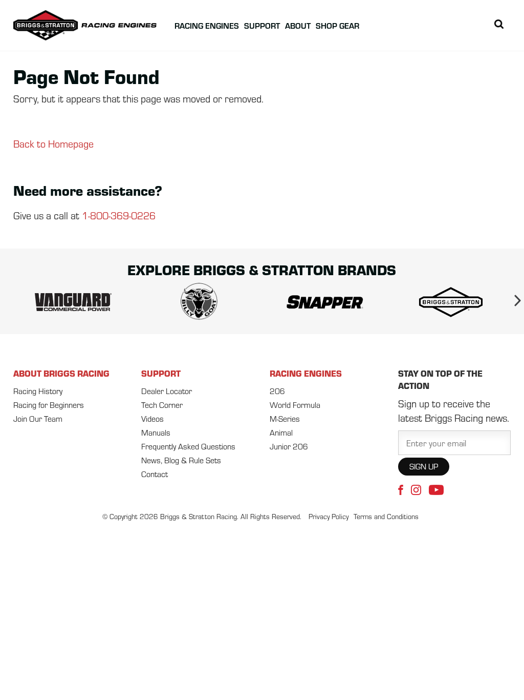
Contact (154, 474)
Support (262, 25)
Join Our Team (37, 419)
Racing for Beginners (48, 405)
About (298, 25)
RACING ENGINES (306, 373)
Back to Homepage (53, 143)
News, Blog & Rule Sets (181, 460)
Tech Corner (162, 405)
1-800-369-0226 (119, 215)
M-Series (285, 419)
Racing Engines (206, 25)
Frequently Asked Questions (188, 446)
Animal (281, 432)
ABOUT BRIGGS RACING (61, 373)
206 (277, 391)
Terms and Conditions (386, 516)
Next (513, 302)
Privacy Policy (328, 516)
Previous (10, 302)
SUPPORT (161, 373)
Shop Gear (337, 25)
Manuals (155, 432)
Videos (152, 419)
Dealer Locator (166, 391)
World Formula (295, 405)
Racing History (37, 391)
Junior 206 (289, 446)
